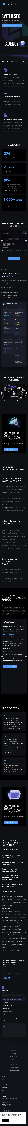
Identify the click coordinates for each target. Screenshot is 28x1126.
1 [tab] (2, 250)
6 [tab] (11, 250)
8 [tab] (15, 250)
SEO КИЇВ (17, 950)
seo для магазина (14, 1056)
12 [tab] (22, 250)
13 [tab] (24, 250)
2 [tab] (4, 250)
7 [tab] (13, 250)
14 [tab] (26, 250)
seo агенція (14, 1048)
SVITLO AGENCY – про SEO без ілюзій (11, 1025)
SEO (13, 950)
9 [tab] (17, 250)
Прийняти (5, 1120)
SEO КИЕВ (4, 1082)
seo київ (14, 1054)
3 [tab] (6, 250)
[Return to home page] (9, 3)
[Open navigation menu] (24, 3)
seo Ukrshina (15, 1070)
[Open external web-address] (22, 44)
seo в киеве (14, 1050)
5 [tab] (9, 250)
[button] (12, 25)
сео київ (14, 1053)
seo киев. (13, 1059)
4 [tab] (8, 250)
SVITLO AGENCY (6, 950)
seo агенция (14, 1057)
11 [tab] (20, 250)
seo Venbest (15, 1067)
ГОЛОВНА (4, 1076)
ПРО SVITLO (5, 1084)
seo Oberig (15, 1064)
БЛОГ (3, 1090)
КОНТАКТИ (5, 1093)
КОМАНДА (4, 1087)
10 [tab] (18, 250)
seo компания (14, 1051)
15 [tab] (14, 252)
